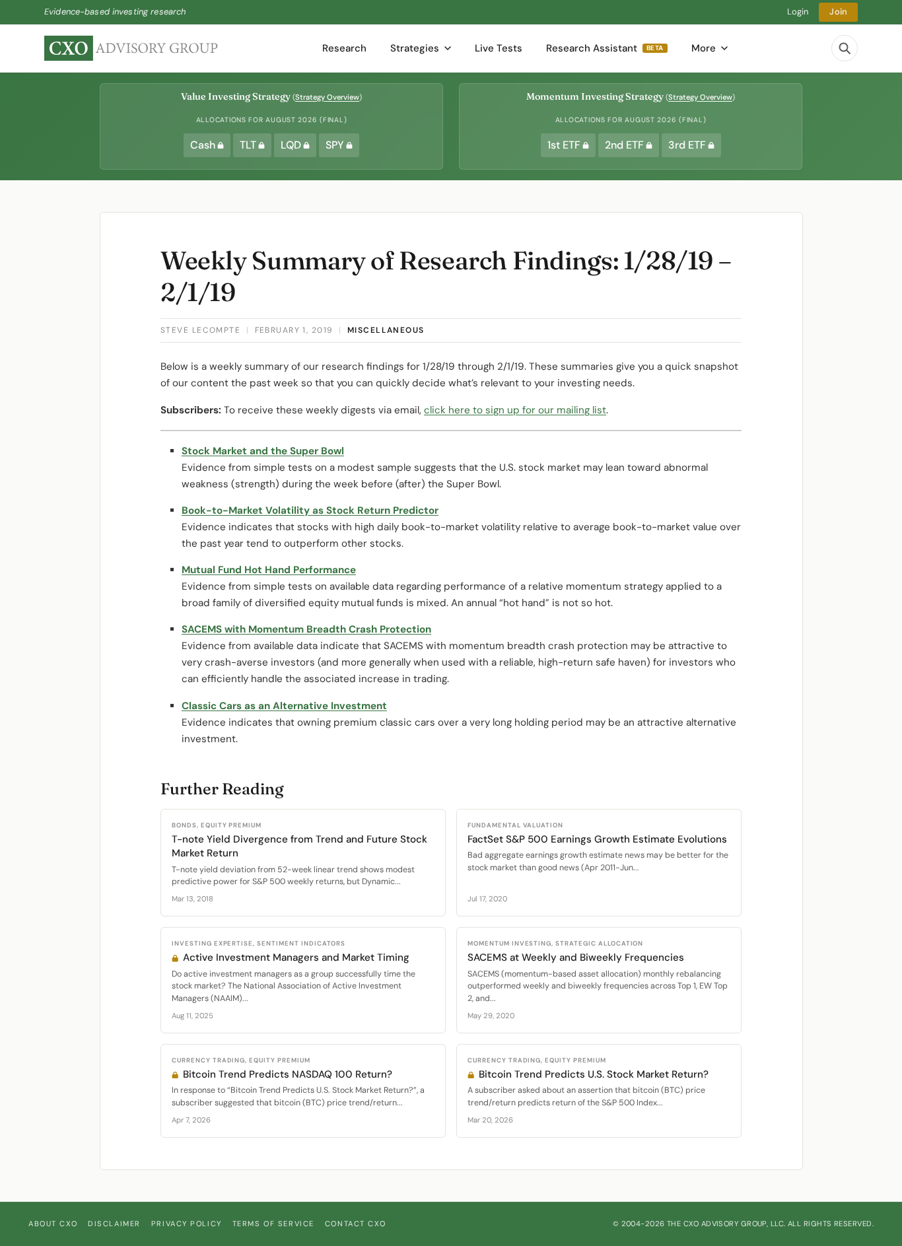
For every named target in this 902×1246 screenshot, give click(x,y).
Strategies (414, 48)
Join (838, 11)
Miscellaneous (386, 330)
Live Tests (498, 48)
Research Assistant (605, 48)
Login (798, 11)
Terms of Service (273, 1223)
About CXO (52, 1223)
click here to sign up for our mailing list (515, 410)
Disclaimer (114, 1223)
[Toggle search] (844, 48)
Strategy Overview (327, 97)
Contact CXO (355, 1223)
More (703, 48)
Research (344, 48)
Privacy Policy (186, 1223)
